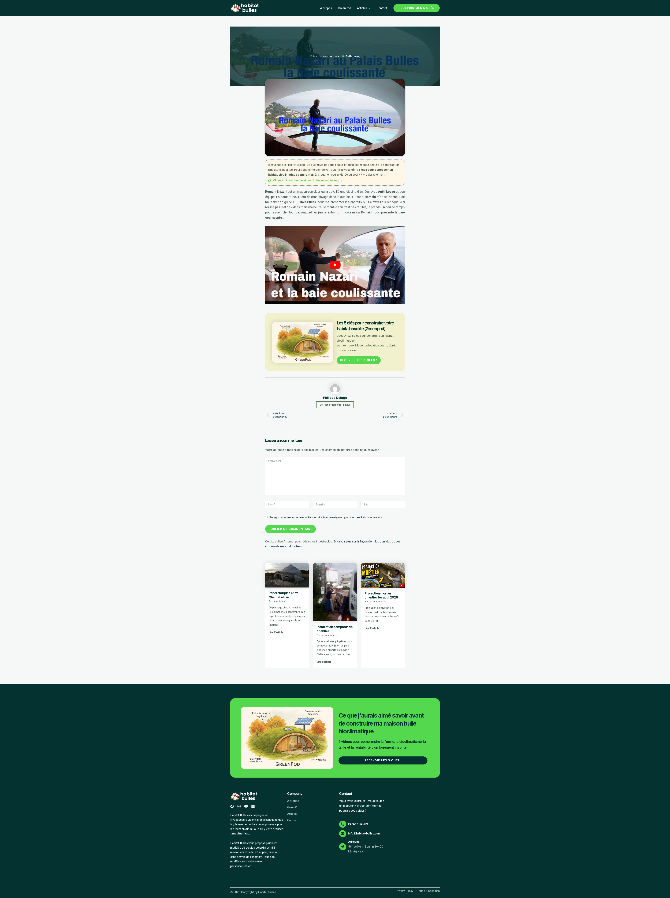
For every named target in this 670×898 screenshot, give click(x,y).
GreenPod (344, 8)
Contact (382, 8)
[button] (369, 8)
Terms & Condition (428, 891)
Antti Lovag (352, 56)
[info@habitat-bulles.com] (342, 833)
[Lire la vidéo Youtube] (335, 265)
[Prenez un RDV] (342, 824)
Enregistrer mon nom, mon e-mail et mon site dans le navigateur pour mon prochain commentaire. (326, 517)
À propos (326, 8)
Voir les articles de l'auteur (335, 404)
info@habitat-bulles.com (364, 833)
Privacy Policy (404, 891)
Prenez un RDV (358, 824)
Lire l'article (276, 632)
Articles (362, 8)
